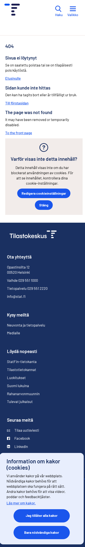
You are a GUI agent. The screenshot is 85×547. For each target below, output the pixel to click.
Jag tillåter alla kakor (42, 515)
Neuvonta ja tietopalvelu (26, 325)
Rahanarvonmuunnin (23, 393)
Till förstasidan (17, 103)
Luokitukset (16, 377)
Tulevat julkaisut (20, 401)
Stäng (43, 205)
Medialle (13, 333)
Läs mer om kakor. (21, 503)
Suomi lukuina (18, 385)
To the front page (18, 133)
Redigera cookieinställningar (44, 193)
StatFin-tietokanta (22, 361)
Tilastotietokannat (21, 369)
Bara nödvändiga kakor (41, 532)
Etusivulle (13, 78)
